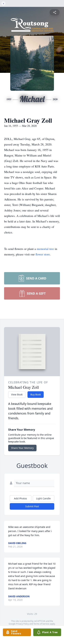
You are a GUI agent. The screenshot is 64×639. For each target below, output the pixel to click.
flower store (42, 254)
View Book (17, 394)
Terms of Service (41, 623)
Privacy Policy (22, 623)
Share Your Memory (22, 448)
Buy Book (35, 394)
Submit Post (32, 506)
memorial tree (45, 249)
